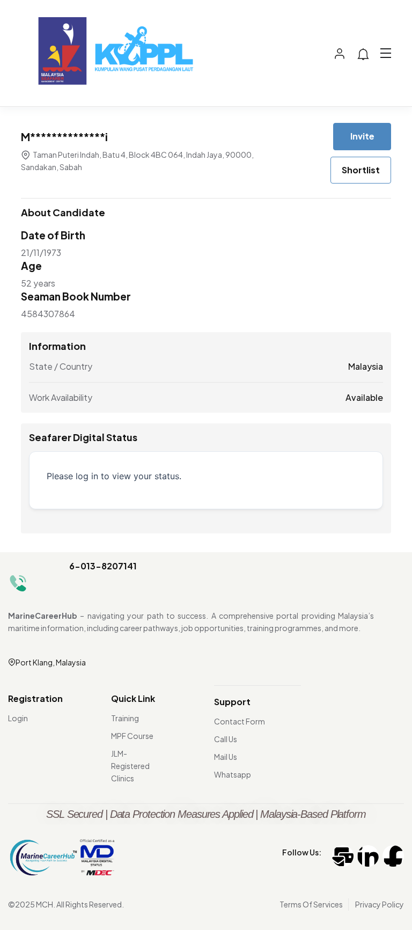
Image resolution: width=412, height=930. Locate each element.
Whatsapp (232, 774)
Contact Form (239, 721)
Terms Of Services (311, 904)
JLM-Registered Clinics (130, 766)
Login (18, 718)
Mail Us (225, 756)
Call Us (225, 739)
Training (125, 718)
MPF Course (132, 736)
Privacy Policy (379, 904)
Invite (362, 136)
